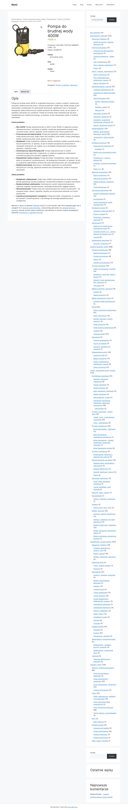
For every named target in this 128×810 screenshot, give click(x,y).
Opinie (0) (25, 92)
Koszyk (89, 5)
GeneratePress (72, 807)
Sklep (74, 5)
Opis (16, 92)
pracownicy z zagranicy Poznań (31, 213)
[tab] (16, 92)
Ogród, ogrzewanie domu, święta (34, 19)
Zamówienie (111, 5)
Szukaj (92, 16)
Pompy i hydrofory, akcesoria (66, 85)
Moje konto (99, 5)
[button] (41, 27)
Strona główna (17, 19)
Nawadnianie (51, 19)
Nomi (14, 4)
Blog (81, 5)
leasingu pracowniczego (31, 208)
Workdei (36, 205)
